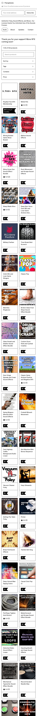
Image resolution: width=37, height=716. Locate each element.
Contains (6, 72)
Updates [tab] (21, 30)
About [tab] (12, 30)
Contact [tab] (30, 30)
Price (5, 77)
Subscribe (30, 13)
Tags (4, 66)
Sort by (5, 61)
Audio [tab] (5, 30)
